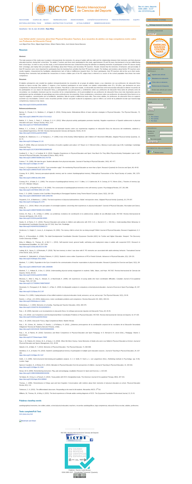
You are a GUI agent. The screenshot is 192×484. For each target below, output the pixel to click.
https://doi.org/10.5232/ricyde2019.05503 (33, 133)
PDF (31, 414)
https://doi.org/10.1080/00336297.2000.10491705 (36, 196)
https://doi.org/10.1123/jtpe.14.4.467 (31, 164)
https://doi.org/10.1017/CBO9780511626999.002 (35, 149)
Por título (154, 121)
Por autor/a (154, 118)
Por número (155, 116)
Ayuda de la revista (153, 63)
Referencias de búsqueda (160, 86)
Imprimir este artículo (158, 74)
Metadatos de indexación (160, 78)
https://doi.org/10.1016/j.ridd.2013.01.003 (33, 246)
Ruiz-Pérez (50, 29)
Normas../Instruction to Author (59, 23)
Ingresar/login (60, 20)
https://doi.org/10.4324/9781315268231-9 (33, 226)
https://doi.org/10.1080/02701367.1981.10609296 (36, 267)
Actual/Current (83, 23)
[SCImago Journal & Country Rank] (159, 25)
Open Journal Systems (156, 20)
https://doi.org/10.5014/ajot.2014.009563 (33, 379)
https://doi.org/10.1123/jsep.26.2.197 (31, 291)
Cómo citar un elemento (159, 82)
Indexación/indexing (120, 20)
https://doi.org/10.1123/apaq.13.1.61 (31, 141)
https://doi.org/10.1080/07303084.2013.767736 (35, 157)
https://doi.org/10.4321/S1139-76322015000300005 (36, 329)
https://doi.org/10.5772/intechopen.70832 (33, 337)
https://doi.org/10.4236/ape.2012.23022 (32, 258)
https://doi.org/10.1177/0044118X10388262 (33, 125)
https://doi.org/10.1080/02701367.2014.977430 (35, 169)
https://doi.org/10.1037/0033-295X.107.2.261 (34, 190)
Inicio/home (24, 20)
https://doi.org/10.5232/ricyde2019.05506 (33, 275)
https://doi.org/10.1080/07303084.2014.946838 (35, 210)
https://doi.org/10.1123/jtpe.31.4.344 (31, 367)
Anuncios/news (77, 20)
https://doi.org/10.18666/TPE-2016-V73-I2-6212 (35, 116)
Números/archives (102, 23)
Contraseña (151, 135)
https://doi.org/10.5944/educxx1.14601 (32, 301)
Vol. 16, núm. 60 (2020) (36, 29)
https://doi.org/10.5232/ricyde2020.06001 (33, 105)
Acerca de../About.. (41, 20)
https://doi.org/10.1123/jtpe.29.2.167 (31, 355)
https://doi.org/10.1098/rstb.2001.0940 (32, 178)
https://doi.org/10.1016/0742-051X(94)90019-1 (35, 307)
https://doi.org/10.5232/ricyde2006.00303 (33, 218)
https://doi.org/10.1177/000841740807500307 (34, 283)
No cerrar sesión (156, 139)
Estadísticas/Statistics (98, 20)
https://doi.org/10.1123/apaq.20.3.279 (31, 202)
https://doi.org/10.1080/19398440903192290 (34, 373)
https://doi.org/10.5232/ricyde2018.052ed (33, 317)
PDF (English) (24, 414)
